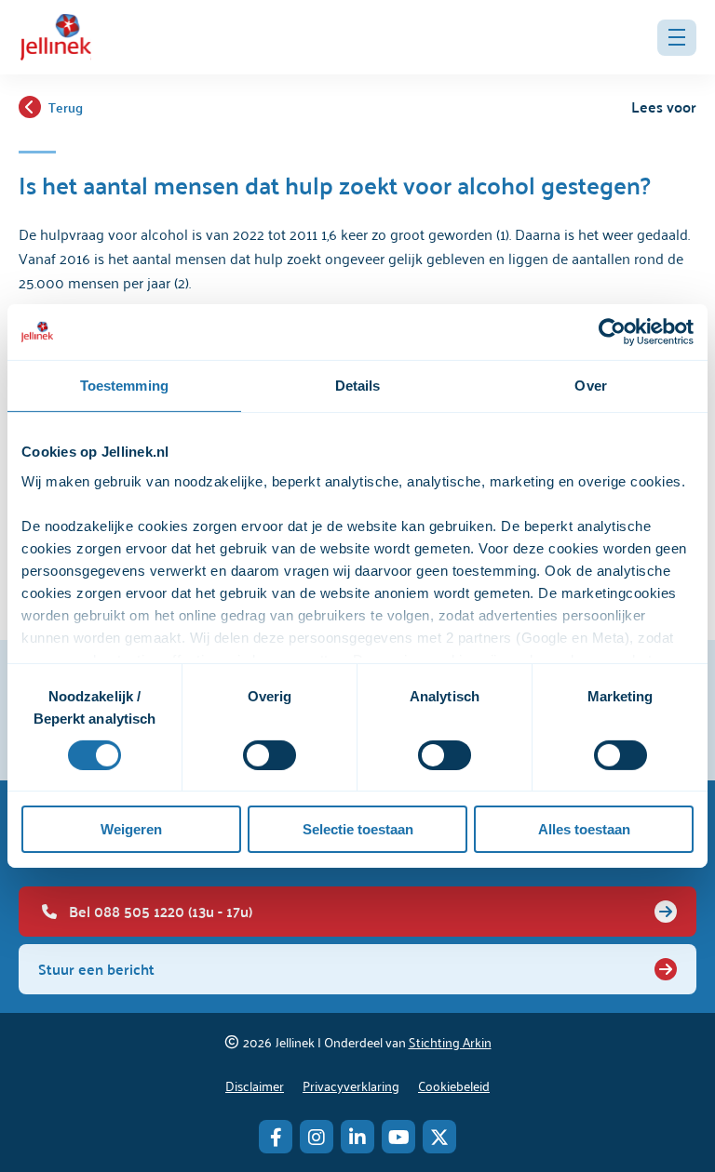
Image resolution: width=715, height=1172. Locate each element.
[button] (676, 38)
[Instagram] (316, 1136)
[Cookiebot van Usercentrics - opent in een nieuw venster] (612, 332)
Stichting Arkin (450, 1041)
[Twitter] (439, 1136)
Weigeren (131, 829)
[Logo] (55, 37)
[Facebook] (275, 1136)
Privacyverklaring (351, 1085)
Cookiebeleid (454, 1085)
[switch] (269, 755)
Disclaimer (254, 1085)
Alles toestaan (584, 829)
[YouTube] (398, 1136)
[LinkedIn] (357, 1136)
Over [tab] (590, 385)
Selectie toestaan (358, 829)
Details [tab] (358, 385)
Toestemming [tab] (124, 385)
